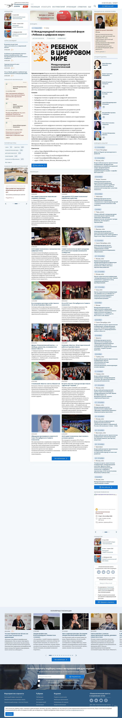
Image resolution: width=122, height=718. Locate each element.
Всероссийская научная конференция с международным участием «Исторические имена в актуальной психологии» (104, 378)
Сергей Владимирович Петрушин (109, 103)
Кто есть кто (46, 7)
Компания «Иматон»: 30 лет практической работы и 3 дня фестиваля (76, 346)
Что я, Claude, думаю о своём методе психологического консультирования (15, 72)
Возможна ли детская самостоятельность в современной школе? (15, 46)
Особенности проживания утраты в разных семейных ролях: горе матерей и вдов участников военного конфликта (15, 56)
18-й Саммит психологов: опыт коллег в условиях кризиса (75, 437)
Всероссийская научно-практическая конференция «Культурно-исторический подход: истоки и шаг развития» (106, 451)
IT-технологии (51, 38)
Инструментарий (58, 7)
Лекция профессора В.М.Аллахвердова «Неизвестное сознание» (44, 635)
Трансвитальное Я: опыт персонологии (11, 65)
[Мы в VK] (103, 572)
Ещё (89, 7)
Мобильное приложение (61, 699)
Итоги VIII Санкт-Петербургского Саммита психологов (76, 304)
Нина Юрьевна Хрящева (106, 64)
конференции (62, 38)
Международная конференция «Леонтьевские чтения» (104, 482)
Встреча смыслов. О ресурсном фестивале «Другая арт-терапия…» (76, 384)
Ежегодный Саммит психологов (13, 697)
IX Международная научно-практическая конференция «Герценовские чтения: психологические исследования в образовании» (104, 249)
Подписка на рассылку (60, 697)
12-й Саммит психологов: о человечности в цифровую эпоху (45, 250)
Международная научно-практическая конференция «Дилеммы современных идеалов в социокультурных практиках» (105, 409)
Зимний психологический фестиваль (14, 699)
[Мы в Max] (113, 572)
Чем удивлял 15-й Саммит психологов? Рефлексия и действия (75, 197)
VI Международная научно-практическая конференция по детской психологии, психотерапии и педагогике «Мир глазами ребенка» (106, 234)
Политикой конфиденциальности (106, 588)
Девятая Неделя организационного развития (105, 152)
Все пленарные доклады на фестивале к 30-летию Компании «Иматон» (45, 304)
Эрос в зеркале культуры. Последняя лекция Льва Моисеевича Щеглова (74, 634)
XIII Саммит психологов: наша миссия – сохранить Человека (44, 197)
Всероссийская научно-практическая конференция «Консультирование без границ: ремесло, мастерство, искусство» (106, 437)
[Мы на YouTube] (108, 572)
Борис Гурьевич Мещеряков (107, 74)
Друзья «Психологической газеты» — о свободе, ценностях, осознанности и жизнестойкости (44, 347)
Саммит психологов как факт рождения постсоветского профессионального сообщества (75, 250)
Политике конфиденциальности (74, 710)
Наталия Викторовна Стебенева (108, 113)
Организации (71, 7)
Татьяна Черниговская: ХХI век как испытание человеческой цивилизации (16, 635)
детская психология (38, 38)
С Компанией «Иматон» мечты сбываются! (45, 384)
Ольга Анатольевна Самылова (108, 123)
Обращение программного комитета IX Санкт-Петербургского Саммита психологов (44, 438)
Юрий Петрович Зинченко (104, 30)
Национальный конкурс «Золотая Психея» (16, 702)
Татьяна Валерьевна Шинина (108, 133)
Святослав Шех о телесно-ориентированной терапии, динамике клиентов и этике (103, 635)
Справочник (82, 7)
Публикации (35, 7)
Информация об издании (61, 702)
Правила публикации (60, 704)
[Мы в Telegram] (99, 572)
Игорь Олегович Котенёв (107, 93)
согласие (103, 590)
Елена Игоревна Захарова (107, 82)
